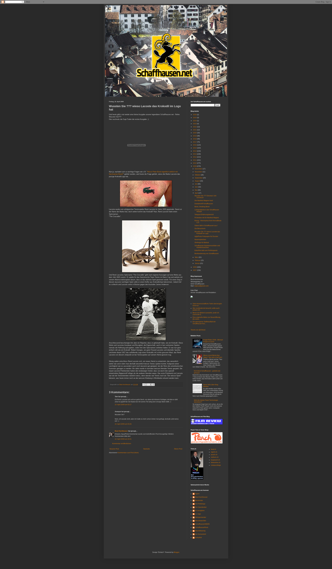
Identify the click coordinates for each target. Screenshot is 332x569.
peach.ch (214, 455)
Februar (198, 260)
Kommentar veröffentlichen (121, 443)
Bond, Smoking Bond (202, 207)
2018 (195, 139)
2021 (195, 130)
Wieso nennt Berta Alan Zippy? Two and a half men (212, 356)
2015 (195, 148)
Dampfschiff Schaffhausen (204, 204)
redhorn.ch (215, 457)
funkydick (198, 537)
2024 (195, 121)
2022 (195, 127)
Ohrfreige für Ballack (202, 242)
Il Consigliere (200, 510)
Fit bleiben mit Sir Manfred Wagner (207, 218)
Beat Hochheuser (121, 431)
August (197, 181)
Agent (197, 494)
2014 (195, 151)
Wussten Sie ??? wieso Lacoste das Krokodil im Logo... (207, 232)
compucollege (216, 465)
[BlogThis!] (146, 384)
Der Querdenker (201, 507)
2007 (195, 270)
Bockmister (199, 500)
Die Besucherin (200, 228)
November (199, 172)
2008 (195, 267)
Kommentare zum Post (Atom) (128, 453)
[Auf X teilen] (148, 384)
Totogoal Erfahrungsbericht (204, 214)
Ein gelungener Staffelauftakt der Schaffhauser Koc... (204, 322)
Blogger (176, 552)
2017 (195, 142)
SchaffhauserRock (201, 527)
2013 (195, 154)
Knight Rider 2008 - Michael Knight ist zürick (213, 341)
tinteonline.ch (215, 462)
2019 (195, 136)
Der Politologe (200, 504)
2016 (195, 145)
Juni (196, 187)
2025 (195, 118)
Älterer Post (178, 449)
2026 (195, 115)
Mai (196, 190)
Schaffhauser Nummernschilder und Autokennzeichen (207, 246)
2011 (195, 160)
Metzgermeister (200, 517)
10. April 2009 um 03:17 (123, 405)
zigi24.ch (214, 452)
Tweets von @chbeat (198, 330)
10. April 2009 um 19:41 (123, 439)
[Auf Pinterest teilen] (153, 384)
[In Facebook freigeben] (151, 384)
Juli (196, 184)
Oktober (198, 175)
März (197, 257)
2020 (195, 133)
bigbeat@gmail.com (201, 286)
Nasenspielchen (200, 239)
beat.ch (213, 449)
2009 (195, 166)
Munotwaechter (200, 521)
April (196, 193)
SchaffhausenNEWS (202, 524)
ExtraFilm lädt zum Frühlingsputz (206, 250)
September (199, 178)
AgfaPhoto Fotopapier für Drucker (206, 236)
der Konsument (200, 534)
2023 (195, 124)
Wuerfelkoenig (200, 531)
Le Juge (198, 514)
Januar (197, 263)
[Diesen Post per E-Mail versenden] (143, 384)
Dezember (199, 169)
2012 (195, 157)
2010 (195, 163)
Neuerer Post (114, 449)
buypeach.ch (215, 460)
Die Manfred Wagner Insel (204, 200)
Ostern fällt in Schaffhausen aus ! (206, 225)
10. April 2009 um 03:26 (123, 424)
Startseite (146, 449)
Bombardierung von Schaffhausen (207, 253)
